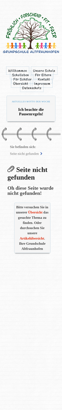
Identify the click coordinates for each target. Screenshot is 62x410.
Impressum (42, 84)
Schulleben (20, 75)
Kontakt (44, 79)
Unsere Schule (44, 71)
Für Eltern (43, 75)
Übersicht (20, 84)
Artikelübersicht (32, 238)
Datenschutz (31, 88)
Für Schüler (22, 79)
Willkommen (17, 71)
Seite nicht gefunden (24, 153)
